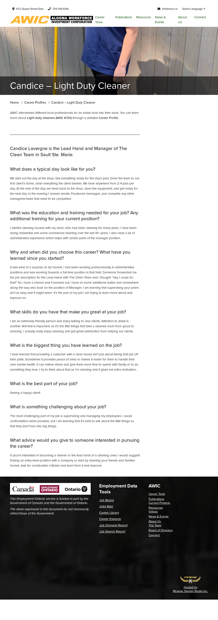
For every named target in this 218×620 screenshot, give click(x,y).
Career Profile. (109, 118)
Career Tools (100, 19)
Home (14, 102)
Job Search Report (112, 531)
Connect (200, 17)
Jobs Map (106, 506)
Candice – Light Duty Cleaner (73, 102)
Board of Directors (161, 530)
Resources (143, 17)
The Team (155, 525)
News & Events (160, 19)
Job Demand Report (113, 525)
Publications (123, 17)
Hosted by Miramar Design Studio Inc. (190, 589)
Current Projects (159, 503)
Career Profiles (35, 102)
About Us (182, 19)
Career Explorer (110, 519)
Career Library (109, 512)
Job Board (106, 500)
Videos (153, 511)
